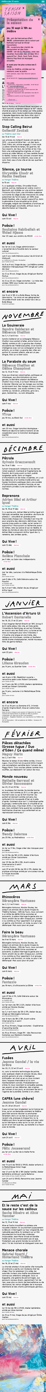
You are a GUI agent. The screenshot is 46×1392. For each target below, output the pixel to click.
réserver (18, 103)
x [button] (39, 19)
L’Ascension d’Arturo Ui (21, 613)
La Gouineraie (13, 325)
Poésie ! (8, 226)
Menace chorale (15, 1250)
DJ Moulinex (25, 52)
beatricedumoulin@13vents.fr (28, 78)
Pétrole (8, 458)
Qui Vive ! (9, 215)
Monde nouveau (14, 777)
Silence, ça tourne (16, 169)
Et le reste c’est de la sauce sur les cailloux (20, 1207)
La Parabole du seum (19, 362)
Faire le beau (12, 932)
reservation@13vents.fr (17, 86)
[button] (43, 1)
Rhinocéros (11, 897)
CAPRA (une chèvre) (18, 1099)
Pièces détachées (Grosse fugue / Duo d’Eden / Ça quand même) (23, 747)
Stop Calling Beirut (17, 127)
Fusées (7, 1058)
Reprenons (10, 496)
